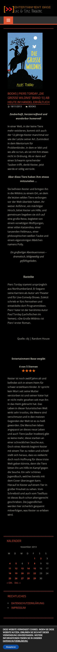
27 (22, 578)
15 (34, 568)
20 (22, 573)
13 (22, 568)
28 (28, 578)
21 (28, 573)
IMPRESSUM (18, 607)
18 (10, 573)
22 (34, 573)
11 (10, 568)
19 (16, 573)
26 (16, 578)
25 (10, 578)
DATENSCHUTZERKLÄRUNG (27, 603)
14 (28, 568)
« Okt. (10, 582)
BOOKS (32, 106)
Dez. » (17, 582)
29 (34, 578)
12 (16, 568)
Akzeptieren (11, 647)
